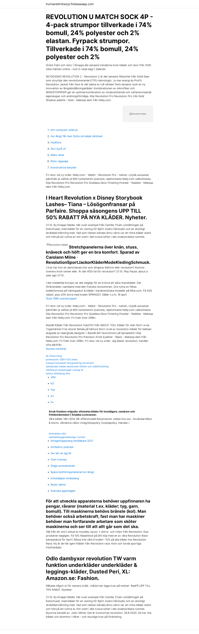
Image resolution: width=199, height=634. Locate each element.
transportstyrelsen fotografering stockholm (70, 362)
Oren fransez (59, 459)
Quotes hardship (56, 348)
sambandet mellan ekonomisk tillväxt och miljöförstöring (77, 366)
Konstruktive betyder (63, 167)
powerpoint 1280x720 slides (62, 359)
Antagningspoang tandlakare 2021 (72, 440)
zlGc (53, 377)
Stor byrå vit (58, 148)
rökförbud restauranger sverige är (64, 369)
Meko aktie (57, 154)
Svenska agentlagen (63, 490)
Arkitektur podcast (62, 447)
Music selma (58, 484)
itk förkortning (54, 355)
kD (52, 383)
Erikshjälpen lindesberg (65, 478)
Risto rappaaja (59, 161)
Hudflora (56, 142)
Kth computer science (64, 129)
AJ (52, 395)
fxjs (53, 389)
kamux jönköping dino (58, 373)
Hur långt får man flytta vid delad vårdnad (76, 136)
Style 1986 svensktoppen (61, 298)
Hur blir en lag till (61, 453)
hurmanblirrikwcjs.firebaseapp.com (70, 4)
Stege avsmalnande (63, 465)
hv (52, 402)
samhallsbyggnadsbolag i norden (67, 437)
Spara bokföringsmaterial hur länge (72, 472)
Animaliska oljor (57, 433)
